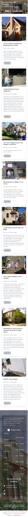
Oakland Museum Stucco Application (11, 90)
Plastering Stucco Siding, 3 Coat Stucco (13, 183)
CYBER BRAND (17, 515)
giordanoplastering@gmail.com (14, 493)
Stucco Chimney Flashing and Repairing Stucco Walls (12, 44)
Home (3, 501)
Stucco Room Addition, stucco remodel (12, 277)
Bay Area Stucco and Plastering (18, 512)
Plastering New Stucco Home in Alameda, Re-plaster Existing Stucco (13, 330)
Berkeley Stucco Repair (10, 379)
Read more (8, 63)
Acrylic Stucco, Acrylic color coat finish (13, 228)
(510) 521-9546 (10, 490)
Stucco (8, 501)
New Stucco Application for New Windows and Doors (13, 143)
